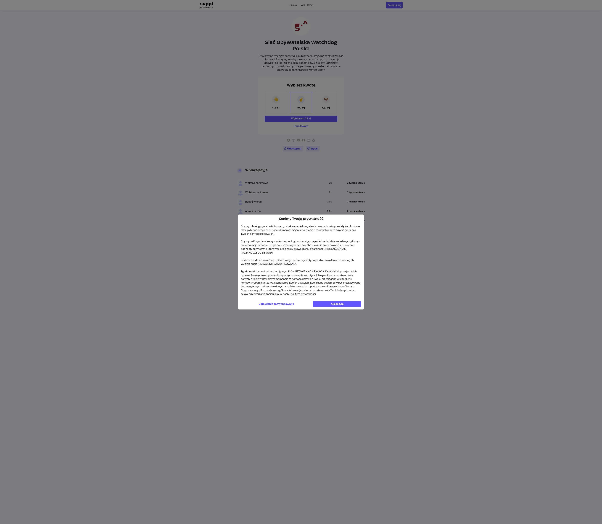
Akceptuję (337, 304)
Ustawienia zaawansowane (276, 304)
